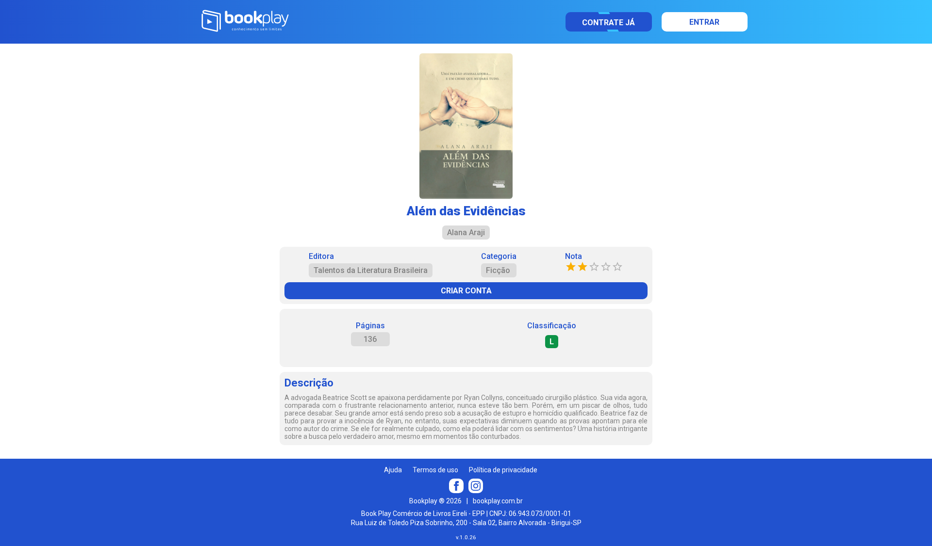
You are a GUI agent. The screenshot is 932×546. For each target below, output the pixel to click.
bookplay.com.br (498, 501)
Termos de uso (435, 470)
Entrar (704, 22)
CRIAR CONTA (466, 290)
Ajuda (393, 470)
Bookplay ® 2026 (435, 501)
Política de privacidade (503, 470)
